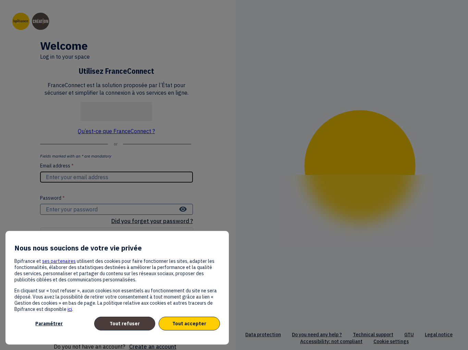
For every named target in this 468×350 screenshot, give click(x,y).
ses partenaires (59, 261)
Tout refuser (125, 323)
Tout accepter (189, 323)
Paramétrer (49, 323)
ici (69, 309)
